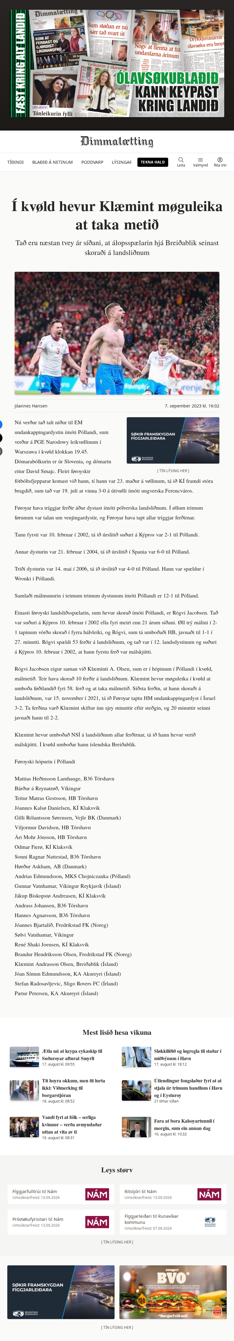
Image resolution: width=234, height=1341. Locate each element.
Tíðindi (15, 162)
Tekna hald (153, 162)
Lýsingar (122, 162)
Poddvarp (92, 162)
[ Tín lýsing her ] (173, 470)
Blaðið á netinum (52, 162)
